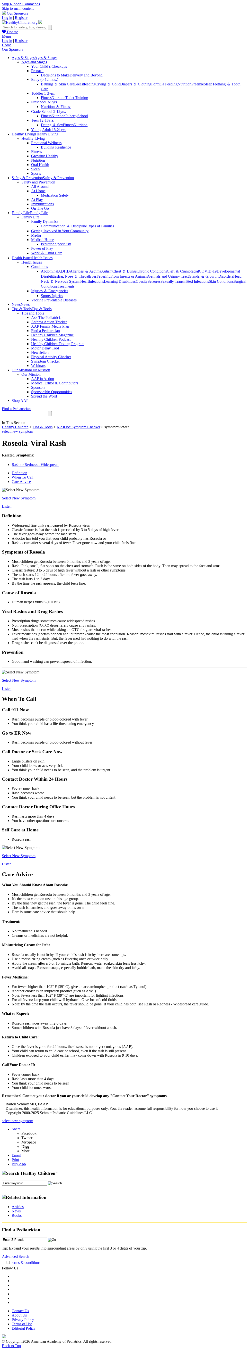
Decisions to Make (55, 75)
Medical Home (42, 240)
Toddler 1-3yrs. (43, 93)
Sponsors (38, 387)
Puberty (71, 116)
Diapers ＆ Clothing (135, 84)
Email (16, 1155)
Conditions (39, 267)
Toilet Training (76, 98)
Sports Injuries (52, 296)
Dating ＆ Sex (52, 125)
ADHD (64, 271)
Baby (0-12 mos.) (44, 79)
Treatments (66, 286)
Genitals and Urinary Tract (168, 276)
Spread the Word (44, 396)
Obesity (142, 281)
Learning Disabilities (120, 281)
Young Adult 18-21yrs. (48, 130)
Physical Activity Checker (51, 357)
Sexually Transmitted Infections (184, 281)
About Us (19, 1315)
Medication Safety (55, 195)
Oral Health (40, 165)
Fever (101, 276)
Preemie (197, 84)
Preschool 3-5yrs (44, 102)
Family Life (30, 217)
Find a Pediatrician (45, 331)
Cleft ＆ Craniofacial (183, 271)
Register (21, 18)
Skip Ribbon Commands (21, 4)
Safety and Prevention (38, 182)
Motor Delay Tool (45, 348)
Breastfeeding (84, 84)
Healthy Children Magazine (52, 335)
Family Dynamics (44, 221)
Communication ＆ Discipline (64, 226)
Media (36, 235)
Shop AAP (20, 400)
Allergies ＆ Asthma (85, 271)
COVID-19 (208, 271)
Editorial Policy (24, 1328)
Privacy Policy (23, 1319)
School (82, 116)
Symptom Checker (45, 361)
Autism (106, 271)
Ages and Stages (34, 62)
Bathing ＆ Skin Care (57, 84)
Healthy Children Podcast (51, 339)
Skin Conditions (221, 281)
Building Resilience (56, 147)
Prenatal (37, 71)
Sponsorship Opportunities (51, 392)
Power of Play (42, 248)
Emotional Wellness (46, 143)
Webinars (38, 366)
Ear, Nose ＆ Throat (73, 276)
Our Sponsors (17, 13)
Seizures (154, 281)
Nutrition (184, 84)
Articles (18, 1207)
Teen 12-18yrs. (42, 120)
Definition (19, 473)
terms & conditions (25, 1262)
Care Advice (21, 482)
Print (15, 1160)
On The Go (40, 208)
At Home (38, 191)
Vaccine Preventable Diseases (54, 300)
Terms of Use (22, 1324)
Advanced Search (15, 1256)
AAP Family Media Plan (50, 326)
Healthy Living (33, 138)
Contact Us (20, 1311)
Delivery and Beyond (86, 75)
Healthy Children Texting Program (57, 344)
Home (6, 45)
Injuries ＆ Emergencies (49, 291)
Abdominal (49, 271)
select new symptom (17, 431)
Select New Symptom (19, 498)
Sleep (208, 84)
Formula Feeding (164, 84)
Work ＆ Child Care (46, 253)
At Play (37, 200)
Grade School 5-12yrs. (48, 111)
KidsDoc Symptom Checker (78, 427)
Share (16, 1129)
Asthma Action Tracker (49, 322)
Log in (7, 18)
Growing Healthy (44, 156)
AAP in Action (42, 379)
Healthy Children (15, 427)
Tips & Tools (43, 427)
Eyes (93, 276)
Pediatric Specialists (56, 244)
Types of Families (100, 226)
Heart (84, 281)
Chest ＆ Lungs (124, 271)
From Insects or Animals (129, 276)
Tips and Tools (32, 313)
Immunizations (42, 204)
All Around (40, 186)
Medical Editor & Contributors (54, 383)
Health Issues (31, 262)
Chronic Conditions (152, 271)
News (16, 1211)
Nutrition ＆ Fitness (56, 107)
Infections (96, 281)
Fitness (46, 98)
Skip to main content (18, 8)
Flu (107, 276)
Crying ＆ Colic (107, 84)
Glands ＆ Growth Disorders (211, 276)
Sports (36, 173)
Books (17, 1215)
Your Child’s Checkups (49, 66)
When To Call (22, 477)
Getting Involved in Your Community (60, 231)
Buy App (19, 1164)
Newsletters (40, 352)
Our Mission (31, 374)
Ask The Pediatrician (47, 317)
